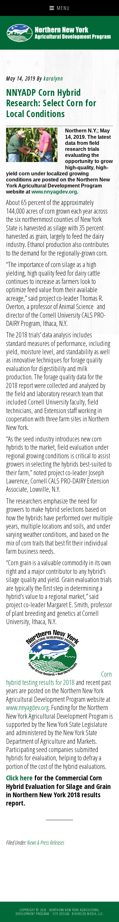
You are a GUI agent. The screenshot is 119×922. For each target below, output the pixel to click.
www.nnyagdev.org (54, 191)
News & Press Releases (45, 842)
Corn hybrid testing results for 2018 (59, 678)
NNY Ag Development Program (59, 33)
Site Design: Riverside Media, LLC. (78, 913)
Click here (19, 777)
